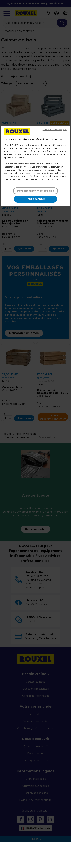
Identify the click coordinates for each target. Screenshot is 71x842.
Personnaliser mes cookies (35, 190)
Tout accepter (35, 199)
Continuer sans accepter (55, 129)
